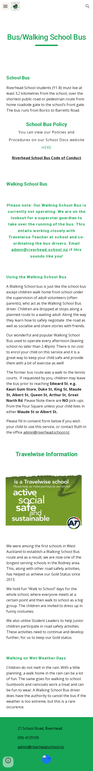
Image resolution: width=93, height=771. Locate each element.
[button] (5, 6)
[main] (46, 39)
